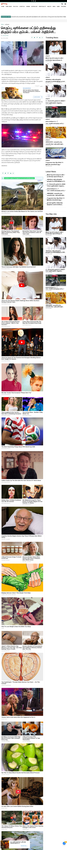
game (58, 6)
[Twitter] (33, 1)
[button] (65, 4)
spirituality (42, 6)
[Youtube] (35, 1)
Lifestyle (22, 6)
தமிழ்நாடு (7, 24)
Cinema (28, 6)
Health (49, 6)
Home (2, 6)
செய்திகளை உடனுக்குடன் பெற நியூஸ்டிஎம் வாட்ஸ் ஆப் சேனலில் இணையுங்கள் (19, 178)
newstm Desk (5, 35)
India (54, 6)
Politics (15, 6)
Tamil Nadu (9, 6)
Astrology (34, 6)
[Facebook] (31, 1)
